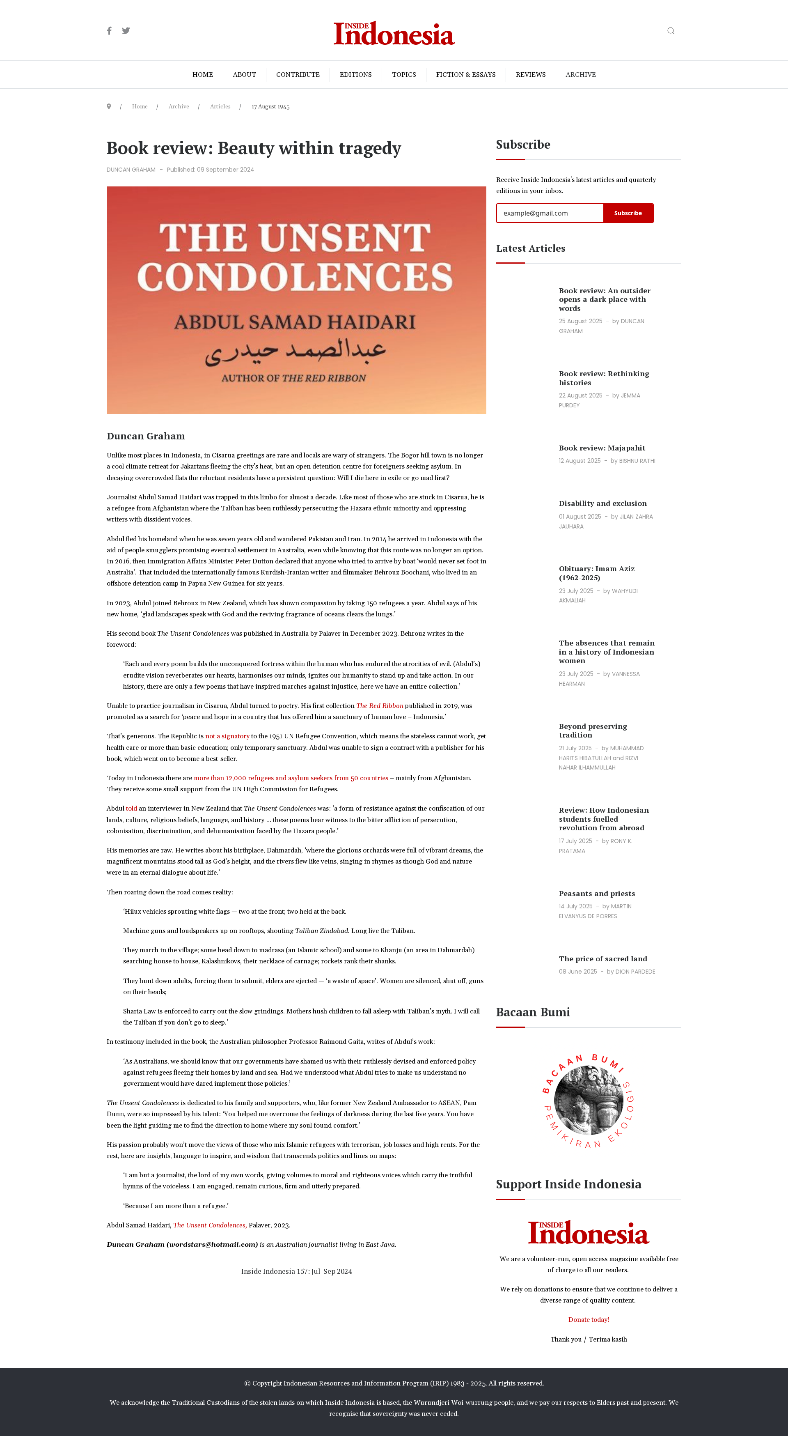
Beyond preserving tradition (593, 730)
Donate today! (588, 1320)
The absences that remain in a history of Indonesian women (607, 651)
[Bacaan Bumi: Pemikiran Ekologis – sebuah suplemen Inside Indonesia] (588, 1099)
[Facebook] (109, 31)
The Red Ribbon (379, 706)
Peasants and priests (597, 893)
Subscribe (628, 213)
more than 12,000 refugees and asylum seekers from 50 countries (291, 778)
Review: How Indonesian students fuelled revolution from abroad (604, 818)
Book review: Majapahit (602, 448)
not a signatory (227, 736)
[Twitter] (126, 31)
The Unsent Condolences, (210, 1225)
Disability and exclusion (603, 503)
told (131, 808)
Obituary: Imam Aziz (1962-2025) (597, 572)
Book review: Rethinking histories (604, 377)
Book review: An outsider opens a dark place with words (605, 299)
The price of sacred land (603, 958)
